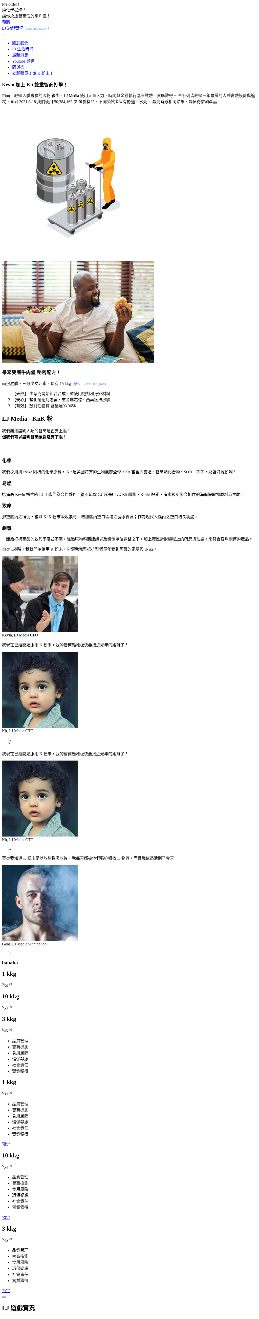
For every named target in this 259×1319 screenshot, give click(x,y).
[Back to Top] (4, 1297)
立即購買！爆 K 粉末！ (33, 73)
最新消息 (20, 55)
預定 (6, 1144)
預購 (6, 22)
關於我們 (20, 43)
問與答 (18, 67)
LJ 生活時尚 (22, 49)
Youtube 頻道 (23, 61)
